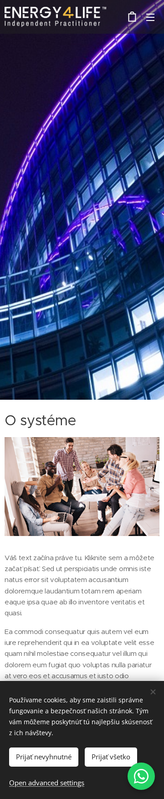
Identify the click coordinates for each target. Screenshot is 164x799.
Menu (150, 17)
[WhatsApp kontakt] (141, 776)
